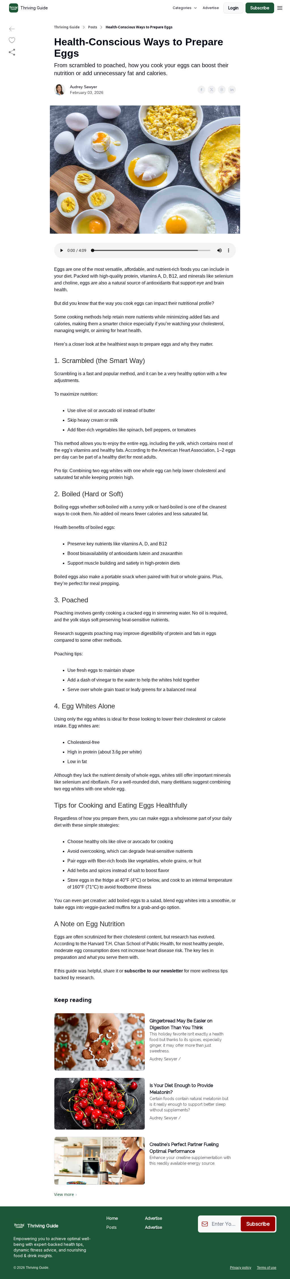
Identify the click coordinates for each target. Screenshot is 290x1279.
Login (233, 7)
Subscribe (259, 7)
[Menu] (279, 7)
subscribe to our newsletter (153, 970)
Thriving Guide (67, 27)
